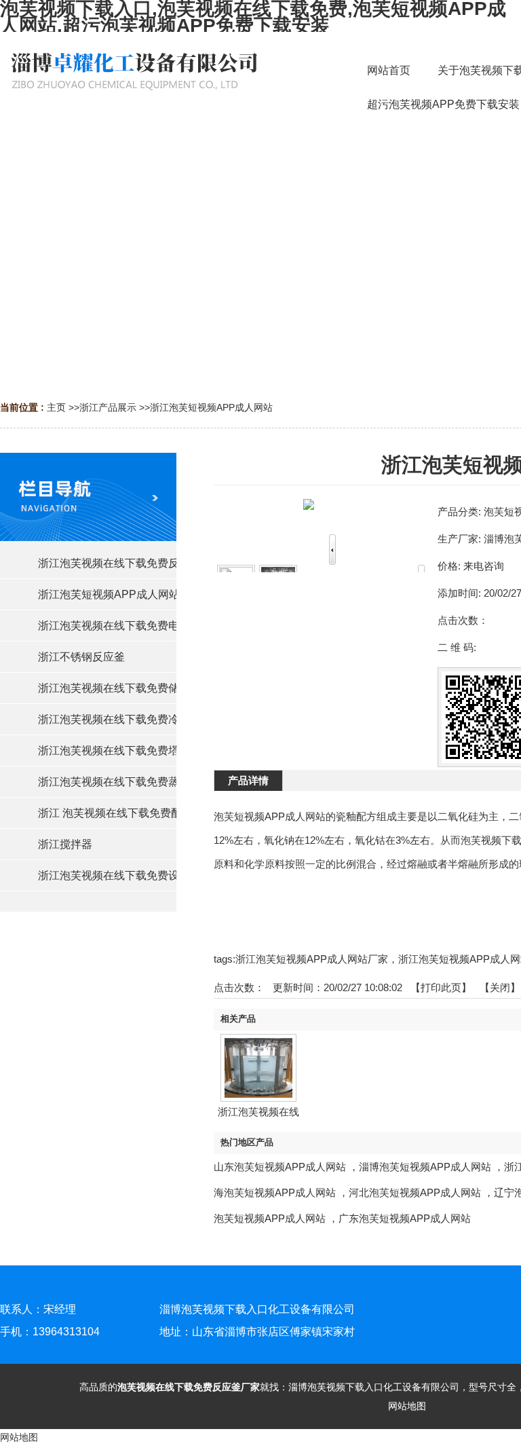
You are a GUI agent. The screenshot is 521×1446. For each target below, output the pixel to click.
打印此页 (441, 987)
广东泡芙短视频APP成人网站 (405, 1218)
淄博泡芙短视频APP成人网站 (425, 1166)
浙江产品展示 (107, 407)
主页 (56, 407)
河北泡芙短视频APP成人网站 (415, 1192)
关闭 (500, 987)
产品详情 (248, 780)
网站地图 (407, 1406)
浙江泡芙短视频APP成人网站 (211, 407)
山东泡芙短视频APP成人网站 (280, 1166)
